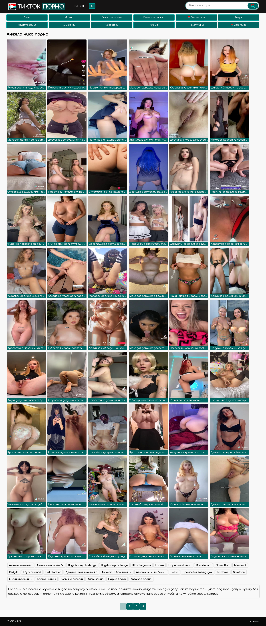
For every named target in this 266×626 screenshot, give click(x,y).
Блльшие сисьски (71, 579)
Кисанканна (95, 579)
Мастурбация (27, 25)
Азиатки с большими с (116, 572)
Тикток (40, 7)
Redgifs (13, 572)
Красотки (111, 25)
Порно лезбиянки (179, 565)
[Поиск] (253, 6)
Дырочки (69, 25)
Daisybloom (203, 565)
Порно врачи (117, 579)
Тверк (238, 17)
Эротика (239, 25)
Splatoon (239, 572)
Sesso (174, 572)
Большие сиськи (154, 17)
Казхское (222, 572)
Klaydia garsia (141, 565)
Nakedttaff (223, 565)
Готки (159, 565)
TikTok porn (16, 621)
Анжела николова (20, 565)
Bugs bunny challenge (82, 565)
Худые (154, 25)
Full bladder (53, 572)
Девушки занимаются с (81, 572)
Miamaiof (240, 565)
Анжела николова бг (50, 565)
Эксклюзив (197, 17)
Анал (27, 17)
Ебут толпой (32, 572)
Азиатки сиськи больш (151, 572)
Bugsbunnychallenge (114, 565)
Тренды (78, 6)
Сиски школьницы (20, 579)
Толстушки (196, 25)
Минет (69, 17)
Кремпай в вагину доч (197, 572)
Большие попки (111, 17)
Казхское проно (141, 579)
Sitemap (254, 621)
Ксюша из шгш (46, 579)
